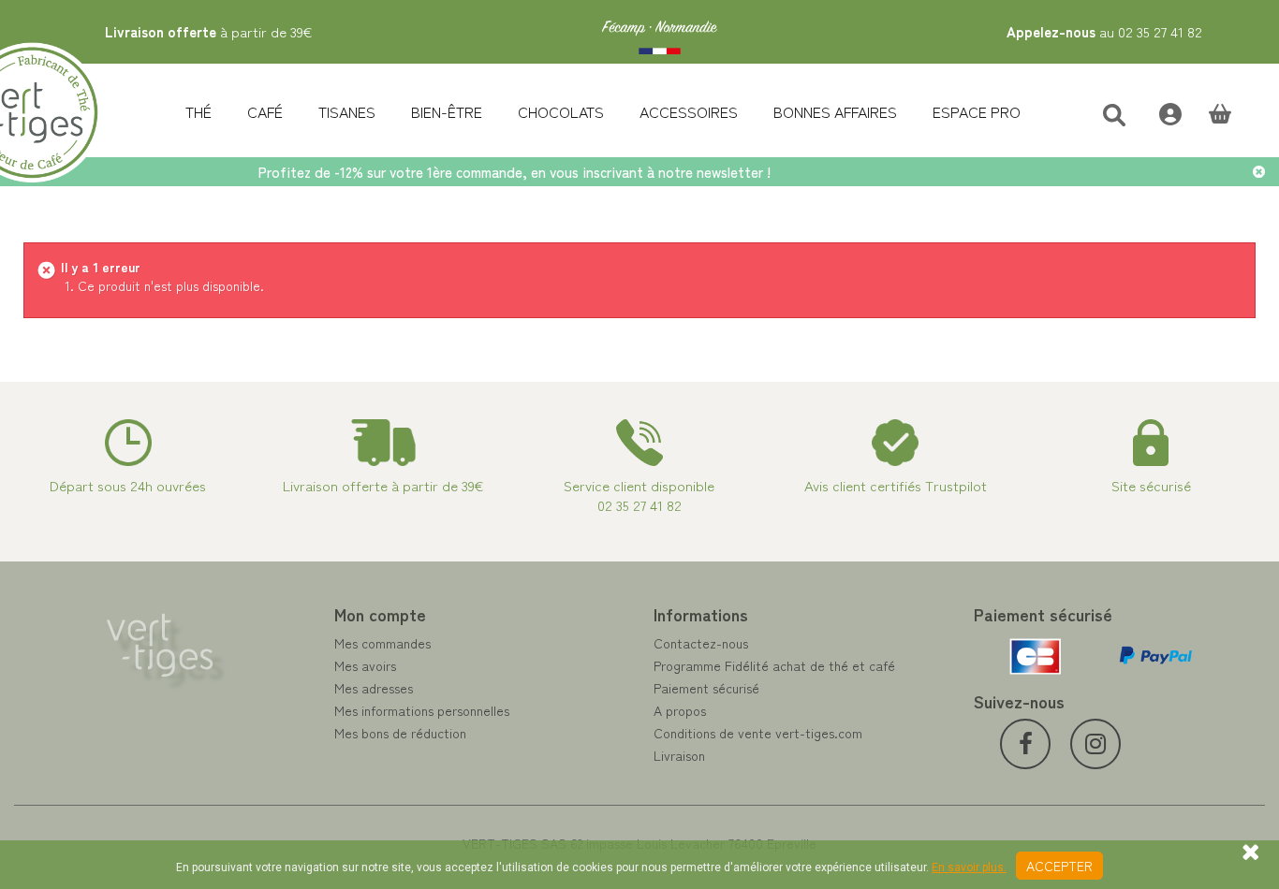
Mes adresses (373, 687)
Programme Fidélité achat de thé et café (774, 665)
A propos (680, 710)
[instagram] (1095, 744)
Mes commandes (382, 643)
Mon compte (380, 614)
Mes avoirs (365, 665)
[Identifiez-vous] (1160, 112)
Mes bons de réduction (400, 732)
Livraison (679, 755)
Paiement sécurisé (706, 687)
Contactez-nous (701, 643)
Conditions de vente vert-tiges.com (758, 732)
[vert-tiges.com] (659, 31)
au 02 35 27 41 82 (1104, 31)
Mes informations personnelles (421, 710)
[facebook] (1025, 744)
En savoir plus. (969, 867)
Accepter (1059, 865)
